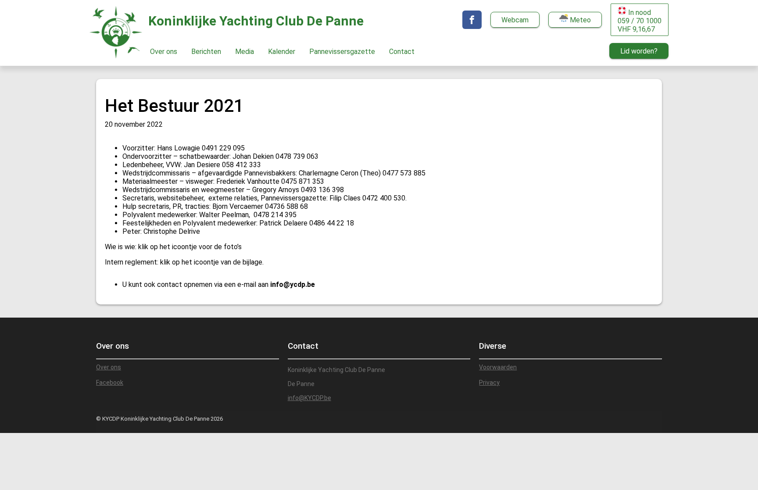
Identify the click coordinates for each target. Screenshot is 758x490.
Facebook (109, 382)
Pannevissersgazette (342, 51)
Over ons (163, 51)
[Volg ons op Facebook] (472, 20)
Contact (402, 51)
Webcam (515, 20)
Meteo (579, 20)
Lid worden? (639, 51)
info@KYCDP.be (309, 397)
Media (244, 51)
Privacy (489, 382)
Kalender (281, 51)
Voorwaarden (498, 367)
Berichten (206, 51)
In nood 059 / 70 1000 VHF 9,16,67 (639, 20)
